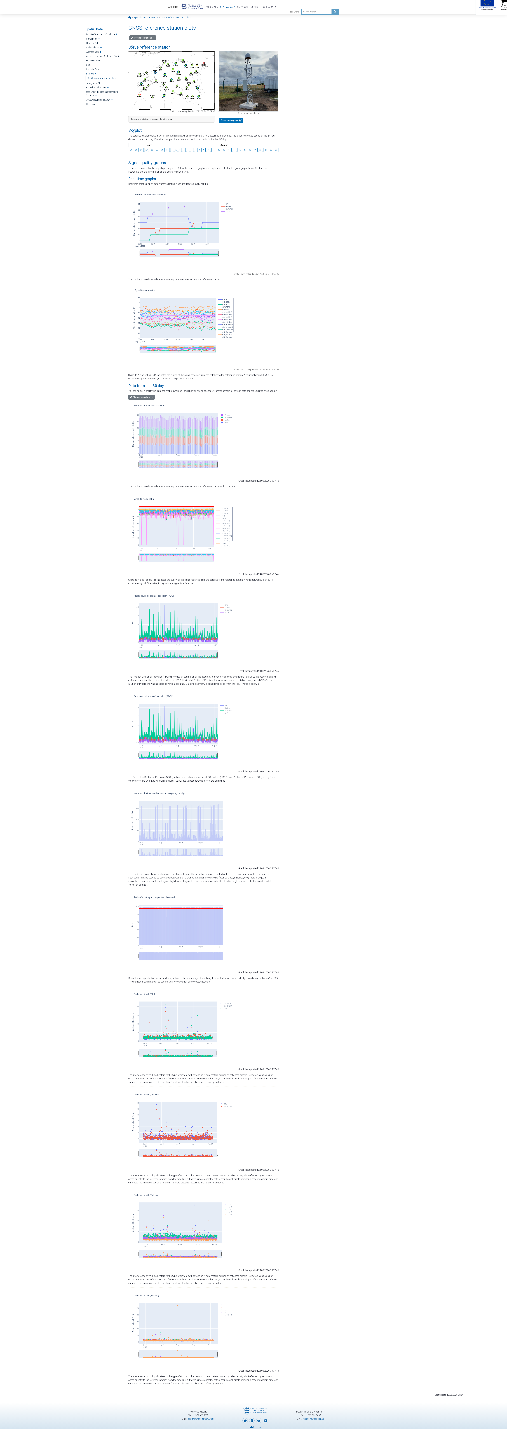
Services (242, 6)
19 (255, 150)
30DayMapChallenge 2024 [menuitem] (98, 99)
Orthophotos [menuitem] (91, 38)
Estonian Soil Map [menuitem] (94, 60)
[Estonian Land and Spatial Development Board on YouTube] (258, 1420)
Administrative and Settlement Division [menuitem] (103, 56)
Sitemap (257, 1427)
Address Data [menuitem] (92, 51)
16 (240, 150)
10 (208, 150)
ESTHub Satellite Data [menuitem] (96, 87)
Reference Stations (143, 38)
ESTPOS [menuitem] (90, 73)
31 (167, 150)
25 (136, 150)
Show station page (229, 120)
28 (152, 150)
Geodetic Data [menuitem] (92, 69)
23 (276, 150)
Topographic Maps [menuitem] (94, 83)
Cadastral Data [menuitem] (92, 47)
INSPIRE (254, 6)
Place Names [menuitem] (92, 104)
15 (234, 150)
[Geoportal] (191, 7)
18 (250, 150)
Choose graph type (141, 397)
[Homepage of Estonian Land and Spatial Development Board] (245, 1420)
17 (245, 150)
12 (219, 150)
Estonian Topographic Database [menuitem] (100, 34)
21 (266, 150)
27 (146, 150)
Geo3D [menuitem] (89, 65)
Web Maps (212, 6)
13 (224, 150)
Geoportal (173, 6)
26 (141, 150)
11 (214, 150)
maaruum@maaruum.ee (313, 1418)
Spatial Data (227, 6)
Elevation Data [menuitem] (92, 43)
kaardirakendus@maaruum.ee (201, 1418)
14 (229, 150)
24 (131, 150)
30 (162, 150)
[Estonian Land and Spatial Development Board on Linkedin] (265, 1420)
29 (157, 150)
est (291, 11)
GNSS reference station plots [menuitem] (102, 78)
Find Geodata (268, 6)
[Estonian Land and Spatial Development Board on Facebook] (252, 1420)
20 (260, 150)
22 (271, 150)
